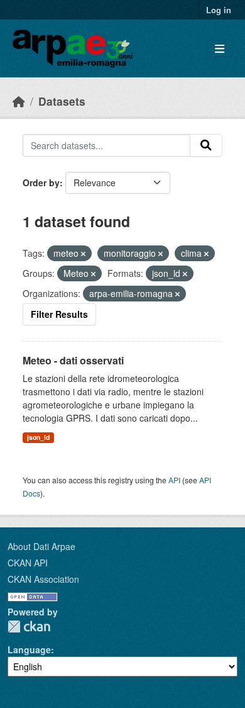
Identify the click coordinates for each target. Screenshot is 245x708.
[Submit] (206, 145)
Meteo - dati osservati (73, 360)
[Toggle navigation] (219, 49)
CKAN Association (43, 579)
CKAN (29, 626)
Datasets (61, 101)
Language (29, 649)
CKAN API (28, 562)
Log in (218, 10)
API (174, 480)
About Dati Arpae (41, 546)
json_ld (38, 437)
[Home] (19, 101)
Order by (41, 182)
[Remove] (83, 254)
